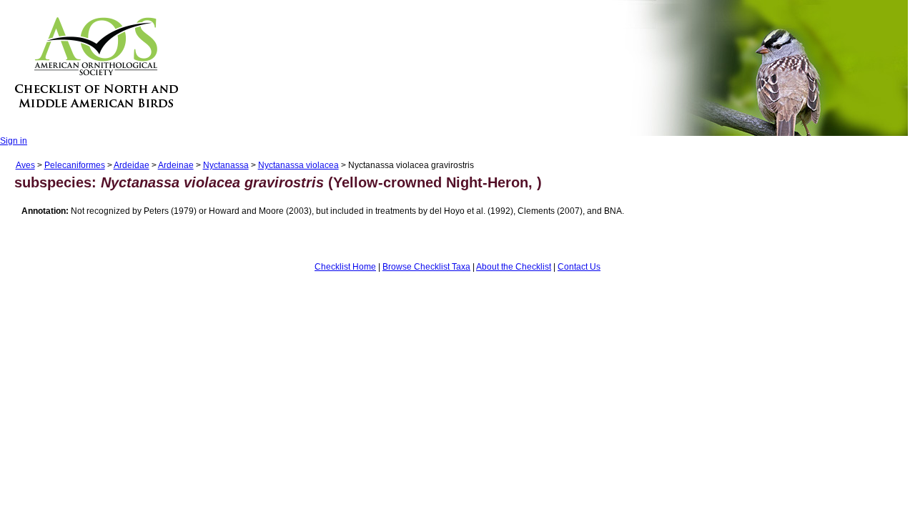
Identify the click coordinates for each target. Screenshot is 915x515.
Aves (25, 165)
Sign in (13, 141)
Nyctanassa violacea (298, 165)
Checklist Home (345, 267)
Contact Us (579, 267)
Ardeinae (176, 165)
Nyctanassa (226, 165)
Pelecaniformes (74, 165)
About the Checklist (513, 267)
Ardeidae (131, 165)
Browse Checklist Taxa (426, 267)
